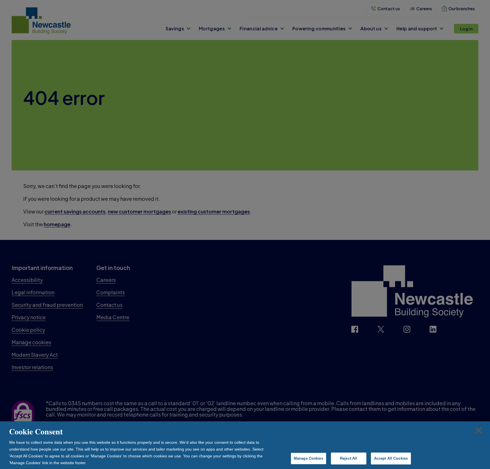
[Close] (478, 430)
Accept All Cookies (391, 458)
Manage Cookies (308, 458)
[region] (245, 445)
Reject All (348, 458)
